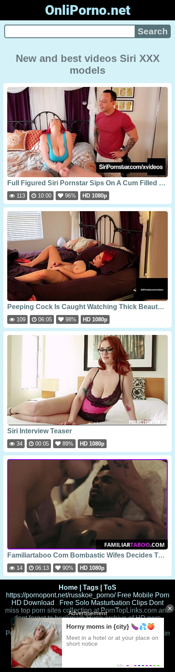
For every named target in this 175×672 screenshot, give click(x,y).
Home (68, 587)
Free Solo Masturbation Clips (103, 602)
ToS (110, 587)
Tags (91, 587)
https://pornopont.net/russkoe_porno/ (61, 595)
